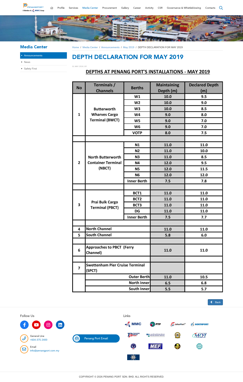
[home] (51, 8)
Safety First (30, 68)
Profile (61, 8)
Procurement (109, 8)
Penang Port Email (96, 338)
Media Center (90, 8)
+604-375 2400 (38, 339)
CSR (160, 8)
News (27, 62)
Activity (149, 8)
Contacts (210, 8)
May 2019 (128, 47)
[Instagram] (48, 325)
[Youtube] (36, 325)
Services (73, 8)
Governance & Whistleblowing (184, 8)
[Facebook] (24, 325)
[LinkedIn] (60, 325)
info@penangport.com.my (44, 350)
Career (137, 8)
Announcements (33, 55)
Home (75, 47)
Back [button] (218, 302)
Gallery (125, 8)
